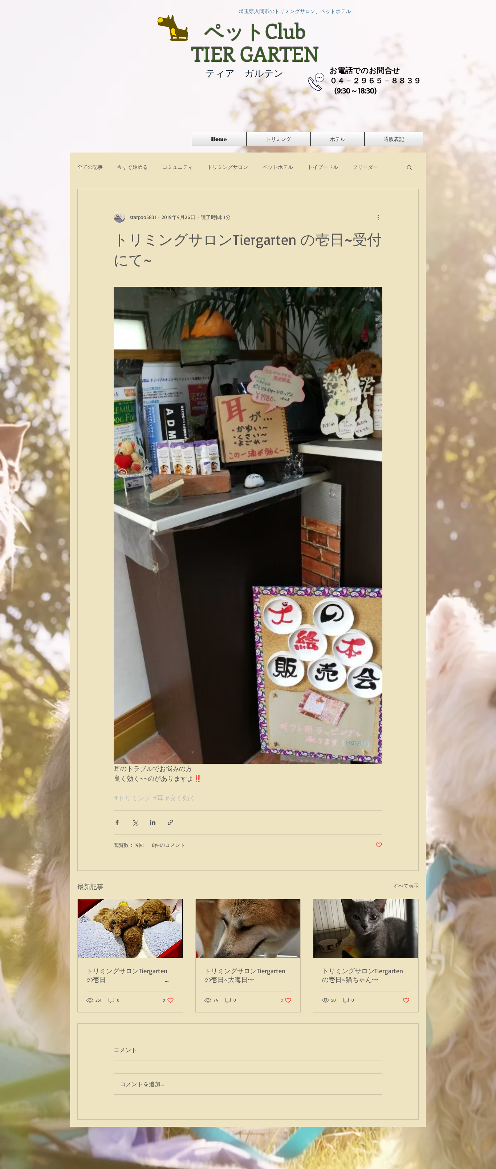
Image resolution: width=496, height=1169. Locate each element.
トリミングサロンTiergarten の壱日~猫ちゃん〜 (362, 975)
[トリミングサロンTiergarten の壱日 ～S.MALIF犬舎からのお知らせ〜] (130, 928)
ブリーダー (365, 167)
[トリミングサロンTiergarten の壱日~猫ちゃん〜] (365, 928)
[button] (409, 167)
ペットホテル (278, 167)
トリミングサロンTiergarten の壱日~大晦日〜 (244, 975)
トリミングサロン (227, 167)
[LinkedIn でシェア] (152, 822)
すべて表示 (406, 885)
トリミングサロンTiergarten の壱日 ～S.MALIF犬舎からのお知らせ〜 (130, 975)
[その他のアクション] (378, 216)
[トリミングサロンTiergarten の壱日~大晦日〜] (248, 928)
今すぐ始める (132, 167)
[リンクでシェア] (170, 822)
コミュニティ (177, 167)
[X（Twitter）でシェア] (134, 822)
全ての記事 (90, 167)
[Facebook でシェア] (117, 822)
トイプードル (323, 167)
